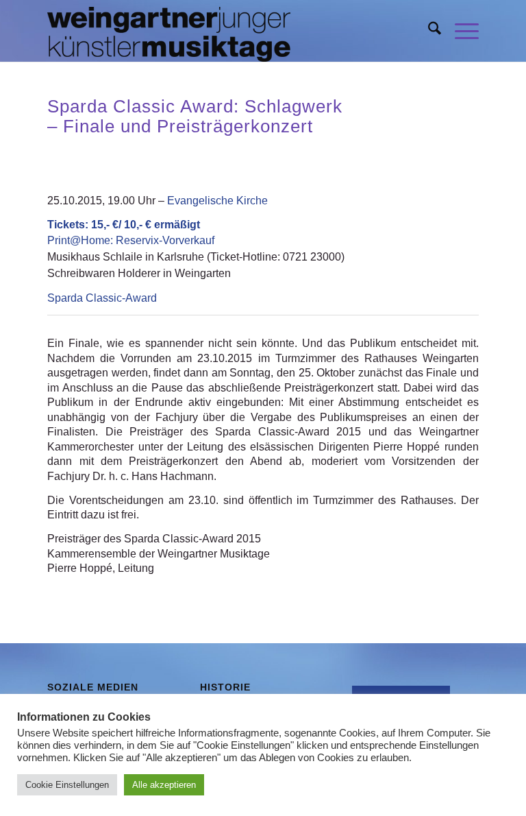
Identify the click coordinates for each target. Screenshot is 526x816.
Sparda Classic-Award (102, 298)
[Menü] (460, 31)
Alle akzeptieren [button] (164, 785)
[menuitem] (427, 31)
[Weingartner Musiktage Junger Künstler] (168, 31)
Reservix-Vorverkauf (130, 240)
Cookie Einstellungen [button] (67, 785)
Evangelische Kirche (217, 200)
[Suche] (427, 31)
